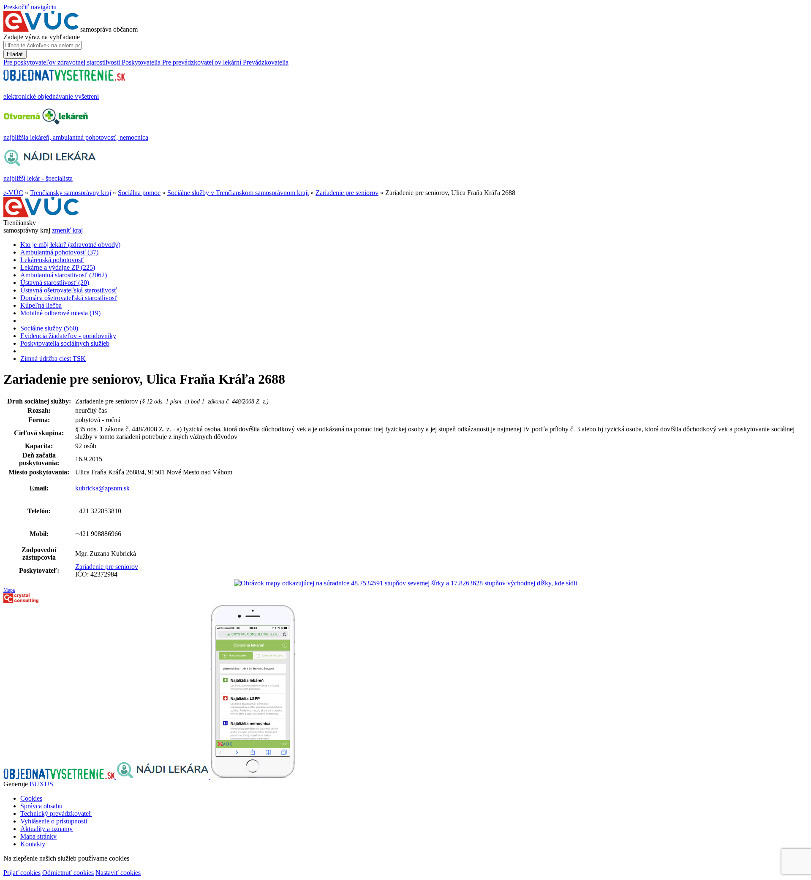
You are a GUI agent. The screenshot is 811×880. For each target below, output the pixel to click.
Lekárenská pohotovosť (52, 259)
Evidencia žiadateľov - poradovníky (68, 335)
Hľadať (15, 54)
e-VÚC (13, 192)
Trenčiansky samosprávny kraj (70, 192)
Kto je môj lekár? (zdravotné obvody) (70, 244)
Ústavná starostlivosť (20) (54, 282)
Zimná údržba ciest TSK (53, 358)
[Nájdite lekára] (163, 776)
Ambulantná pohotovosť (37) (59, 252)
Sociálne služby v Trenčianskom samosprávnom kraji (238, 192)
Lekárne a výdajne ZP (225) (57, 267)
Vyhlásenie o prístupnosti (53, 821)
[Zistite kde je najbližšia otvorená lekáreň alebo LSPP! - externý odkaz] (252, 776)
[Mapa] (405, 583)
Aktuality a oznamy (46, 828)
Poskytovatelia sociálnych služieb (64, 343)
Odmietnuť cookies (68, 872)
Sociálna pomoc (139, 192)
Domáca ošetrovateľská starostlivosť (68, 297)
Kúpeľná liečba (41, 305)
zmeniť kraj (67, 230)
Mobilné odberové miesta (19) (60, 313)
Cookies (31, 798)
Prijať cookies (22, 872)
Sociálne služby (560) (49, 328)
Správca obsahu (41, 806)
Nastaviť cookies (118, 872)
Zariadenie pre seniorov (347, 192)
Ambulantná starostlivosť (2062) (63, 275)
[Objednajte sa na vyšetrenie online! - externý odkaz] (59, 776)
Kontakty (32, 844)
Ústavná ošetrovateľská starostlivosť (68, 290)
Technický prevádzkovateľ (56, 813)
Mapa (9, 590)
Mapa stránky (38, 836)
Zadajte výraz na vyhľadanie (41, 37)
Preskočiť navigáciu (30, 7)
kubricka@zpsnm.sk (102, 488)
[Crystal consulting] (20, 600)
